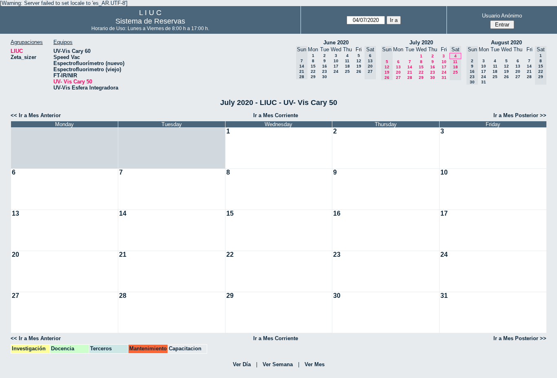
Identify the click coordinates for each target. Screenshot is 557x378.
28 (409, 77)
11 (347, 61)
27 (398, 77)
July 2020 (421, 42)
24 (336, 71)
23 (324, 71)
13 (398, 67)
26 (358, 71)
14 (409, 67)
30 (324, 76)
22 (313, 71)
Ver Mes (315, 364)
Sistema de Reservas (150, 21)
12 (358, 61)
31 (444, 77)
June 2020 (336, 42)
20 (398, 72)
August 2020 (506, 42)
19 (358, 66)
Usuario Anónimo (502, 16)
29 (313, 76)
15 (313, 66)
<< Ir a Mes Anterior (36, 115)
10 (336, 61)
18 (347, 66)
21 (409, 72)
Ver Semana (278, 364)
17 (336, 66)
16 (324, 66)
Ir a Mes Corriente (275, 115)
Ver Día (242, 364)
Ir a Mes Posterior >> (519, 115)
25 (347, 71)
